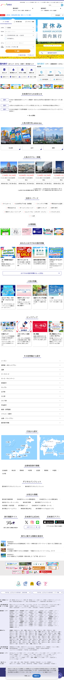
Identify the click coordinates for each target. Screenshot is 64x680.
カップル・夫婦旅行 (46, 662)
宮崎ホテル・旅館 (14, 643)
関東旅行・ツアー (43, 612)
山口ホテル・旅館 (56, 640)
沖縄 (8, 442)
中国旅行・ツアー (23, 622)
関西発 (46, 470)
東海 (25, 455)
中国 (14, 451)
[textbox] (54, 5)
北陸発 (38, 470)
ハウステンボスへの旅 (54, 604)
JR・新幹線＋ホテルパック (16, 600)
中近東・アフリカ (48, 446)
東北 (29, 447)
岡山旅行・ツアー (33, 622)
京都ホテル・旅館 (26, 637)
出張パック (39, 600)
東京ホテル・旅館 (46, 631)
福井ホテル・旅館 (33, 634)
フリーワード (2, 43)
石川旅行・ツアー (43, 615)
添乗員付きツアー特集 (15, 646)
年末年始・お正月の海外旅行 (30, 649)
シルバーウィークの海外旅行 (16, 649)
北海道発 (4, 470)
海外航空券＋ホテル (40, 646)
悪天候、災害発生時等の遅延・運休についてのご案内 (19, 15)
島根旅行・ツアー (14, 624)
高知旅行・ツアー (44, 621)
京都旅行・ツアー (23, 619)
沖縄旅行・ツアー (14, 627)
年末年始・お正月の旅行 (45, 607)
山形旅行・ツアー (23, 612)
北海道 (29, 438)
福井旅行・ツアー (52, 615)
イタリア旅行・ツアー (21, 653)
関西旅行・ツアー (52, 618)
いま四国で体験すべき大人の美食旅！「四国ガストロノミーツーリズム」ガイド (31, 551)
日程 (2, 35)
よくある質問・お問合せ (45, 2)
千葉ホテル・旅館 (23, 633)
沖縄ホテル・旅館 (37, 643)
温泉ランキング (18, 606)
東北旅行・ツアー (24, 610)
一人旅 (11, 662)
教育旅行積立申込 (26, 509)
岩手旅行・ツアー (44, 610)
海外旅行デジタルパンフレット (34, 486)
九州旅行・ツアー (33, 624)
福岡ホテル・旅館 (17, 642)
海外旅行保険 (27, 502)
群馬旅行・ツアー (14, 615)
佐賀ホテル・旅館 (26, 642)
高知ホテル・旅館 (37, 639)
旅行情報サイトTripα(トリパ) (45, 509)
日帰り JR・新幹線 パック (29, 600)
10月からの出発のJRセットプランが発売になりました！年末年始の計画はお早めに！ (34, 105)
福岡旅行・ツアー (43, 624)
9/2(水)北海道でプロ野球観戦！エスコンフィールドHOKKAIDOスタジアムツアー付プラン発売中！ (36, 110)
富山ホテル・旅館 (14, 634)
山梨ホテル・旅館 (47, 634)
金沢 (32, 148)
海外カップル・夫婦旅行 (15, 663)
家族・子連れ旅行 (25, 662)
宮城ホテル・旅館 (51, 630)
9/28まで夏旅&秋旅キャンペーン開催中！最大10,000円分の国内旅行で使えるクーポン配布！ (35, 100)
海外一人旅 (16, 662)
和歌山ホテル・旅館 (14, 639)
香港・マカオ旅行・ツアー (40, 654)
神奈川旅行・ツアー (14, 613)
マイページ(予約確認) (30, 2)
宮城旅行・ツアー (53, 610)
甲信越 (23, 445)
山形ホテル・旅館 (23, 631)
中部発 (30, 470)
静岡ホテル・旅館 (26, 636)
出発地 (2, 27)
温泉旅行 (12, 606)
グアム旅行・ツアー (14, 657)
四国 (13, 456)
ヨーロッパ (50, 441)
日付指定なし (10, 38)
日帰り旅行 (26, 606)
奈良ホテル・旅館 (56, 637)
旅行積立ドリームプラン (9, 509)
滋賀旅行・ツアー (14, 619)
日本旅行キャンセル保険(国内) (26, 499)
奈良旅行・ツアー (52, 619)
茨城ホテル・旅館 (33, 633)
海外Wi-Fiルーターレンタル (10, 502)
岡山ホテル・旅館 (17, 640)
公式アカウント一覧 (32, 527)
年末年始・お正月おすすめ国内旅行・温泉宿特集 (16, 592)
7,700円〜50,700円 (9, 175)
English (61, 2)
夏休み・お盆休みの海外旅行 (43, 648)
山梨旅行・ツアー (24, 616)
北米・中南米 (34, 657)
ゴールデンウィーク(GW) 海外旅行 (27, 648)
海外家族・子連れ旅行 (36, 662)
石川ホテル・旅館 (23, 634)
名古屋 (11, 148)
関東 (27, 452)
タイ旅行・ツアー (51, 654)
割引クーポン (37, 2)
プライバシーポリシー (37, 672)
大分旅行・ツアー (33, 625)
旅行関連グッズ (23, 505)
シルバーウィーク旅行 (26, 607)
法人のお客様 (52, 2)
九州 (9, 454)
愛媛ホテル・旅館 (56, 639)
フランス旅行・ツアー (45, 653)
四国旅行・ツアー (24, 621)
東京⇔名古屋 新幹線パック (32, 601)
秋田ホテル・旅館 (14, 631)
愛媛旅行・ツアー (14, 622)
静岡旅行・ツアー (14, 618)
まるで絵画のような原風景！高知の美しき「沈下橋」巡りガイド (26, 556)
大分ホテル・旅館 (56, 642)
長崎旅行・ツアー (14, 625)
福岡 (53, 148)
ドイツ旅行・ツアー (55, 653)
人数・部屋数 (2, 47)
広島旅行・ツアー (43, 622)
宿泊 (9, 180)
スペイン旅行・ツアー (33, 653)
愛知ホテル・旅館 (46, 636)
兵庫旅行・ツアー (43, 619)
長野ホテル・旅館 (14, 636)
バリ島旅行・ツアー (24, 657)
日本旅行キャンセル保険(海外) (48, 499)
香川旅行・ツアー (53, 621)
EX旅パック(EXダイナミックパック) (52, 600)
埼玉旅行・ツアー (24, 613)
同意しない (27, 675)
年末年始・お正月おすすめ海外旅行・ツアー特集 (48, 592)
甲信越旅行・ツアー (14, 616)
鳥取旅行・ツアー (52, 622)
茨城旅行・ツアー (44, 613)
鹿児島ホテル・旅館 (23, 643)
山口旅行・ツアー (23, 624)
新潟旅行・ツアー (34, 616)
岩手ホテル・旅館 (41, 630)
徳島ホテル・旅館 (28, 639)
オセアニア (52, 657)
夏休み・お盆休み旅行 (15, 607)
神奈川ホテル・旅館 (56, 631)
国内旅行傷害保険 (7, 499)
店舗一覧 (58, 2)
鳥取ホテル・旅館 (36, 640)
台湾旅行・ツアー (28, 654)
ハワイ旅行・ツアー (48, 656)
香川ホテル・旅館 (47, 639)
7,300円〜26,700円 (44, 175)
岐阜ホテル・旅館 (36, 636)
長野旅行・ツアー (44, 616)
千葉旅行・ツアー (34, 613)
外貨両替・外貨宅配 (8, 505)
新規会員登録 (22, 2)
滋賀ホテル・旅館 (17, 637)
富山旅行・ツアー (33, 615)
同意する (36, 675)
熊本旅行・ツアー (23, 625)
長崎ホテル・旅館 (36, 642)
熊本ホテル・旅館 (46, 642)
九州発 (4, 474)
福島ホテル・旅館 (33, 631)
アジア (58, 442)
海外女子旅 (29, 663)
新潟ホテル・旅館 (56, 634)
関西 (19, 456)
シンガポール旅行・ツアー (16, 656)
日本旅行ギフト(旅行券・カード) (41, 505)
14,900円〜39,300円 (26, 175)
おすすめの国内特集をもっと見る (32, 273)
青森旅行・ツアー (34, 610)
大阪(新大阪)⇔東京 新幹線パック (47, 601)
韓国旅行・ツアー (18, 654)
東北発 (14, 470)
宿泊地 (2, 31)
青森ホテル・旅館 (32, 630)
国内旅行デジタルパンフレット (11, 486)
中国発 (54, 470)
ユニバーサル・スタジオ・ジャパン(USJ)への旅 (37, 604)
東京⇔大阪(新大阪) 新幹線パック (17, 601)
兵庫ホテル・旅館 (46, 637)
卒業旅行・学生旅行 (38, 663)
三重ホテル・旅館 (56, 636)
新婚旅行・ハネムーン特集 (53, 646)
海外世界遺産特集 (14, 648)
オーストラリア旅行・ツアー (16, 659)
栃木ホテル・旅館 (43, 633)
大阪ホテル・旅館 (36, 637)
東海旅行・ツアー (53, 616)
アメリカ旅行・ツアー (44, 657)
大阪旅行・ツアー (33, 619)
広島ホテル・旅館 (26, 640)
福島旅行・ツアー (33, 612)
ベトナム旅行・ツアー (28, 656)
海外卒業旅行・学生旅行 (49, 663)
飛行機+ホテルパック (35, 606)
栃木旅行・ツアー (53, 613)
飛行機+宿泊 (12, 183)
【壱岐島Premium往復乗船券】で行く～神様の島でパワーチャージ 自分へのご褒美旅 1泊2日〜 (34, 544)
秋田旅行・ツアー (14, 612)
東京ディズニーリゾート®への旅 (17, 604)
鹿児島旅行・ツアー (52, 625)
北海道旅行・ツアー (14, 610)
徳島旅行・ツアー (34, 621)
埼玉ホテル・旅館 (14, 633)
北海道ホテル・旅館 (18, 630)
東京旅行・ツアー (52, 612)
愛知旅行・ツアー (33, 618)
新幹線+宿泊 (4, 183)
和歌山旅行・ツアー (14, 621)
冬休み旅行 (35, 607)
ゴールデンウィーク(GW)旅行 (48, 606)
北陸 (19, 449)
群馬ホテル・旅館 (52, 633)
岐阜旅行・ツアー (23, 618)
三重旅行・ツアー (43, 618)
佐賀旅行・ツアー (52, 624)
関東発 (22, 470)
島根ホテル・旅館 (46, 640)
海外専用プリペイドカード (43, 502)
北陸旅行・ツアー (23, 615)
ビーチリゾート (49, 452)
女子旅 (23, 663)
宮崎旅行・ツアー (43, 625)
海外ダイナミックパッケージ (27, 646)
